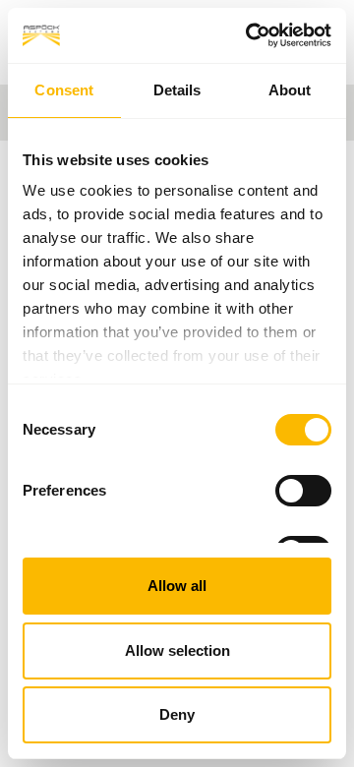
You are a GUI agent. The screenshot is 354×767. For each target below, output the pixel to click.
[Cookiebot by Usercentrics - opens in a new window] (249, 35)
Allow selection (177, 650)
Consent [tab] (63, 90)
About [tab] (290, 90)
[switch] (303, 490)
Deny (177, 714)
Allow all (177, 585)
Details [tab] (177, 90)
